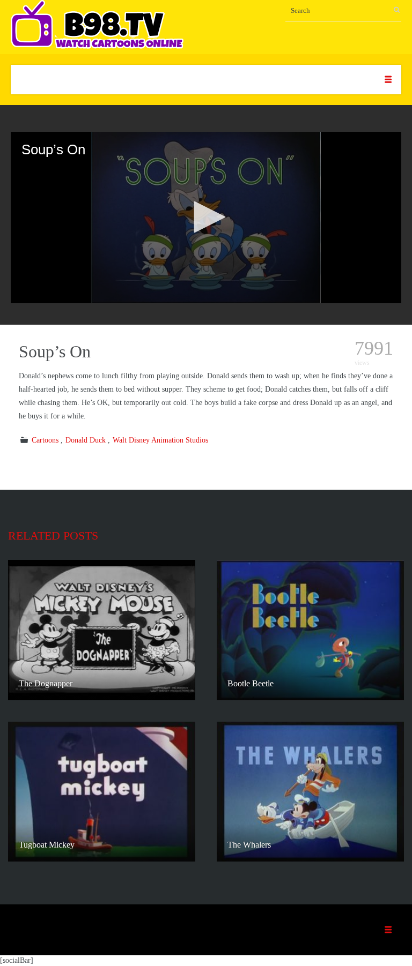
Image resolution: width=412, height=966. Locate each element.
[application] (206, 217)
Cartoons (45, 440)
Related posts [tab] (53, 535)
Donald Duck (85, 440)
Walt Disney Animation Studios (160, 440)
